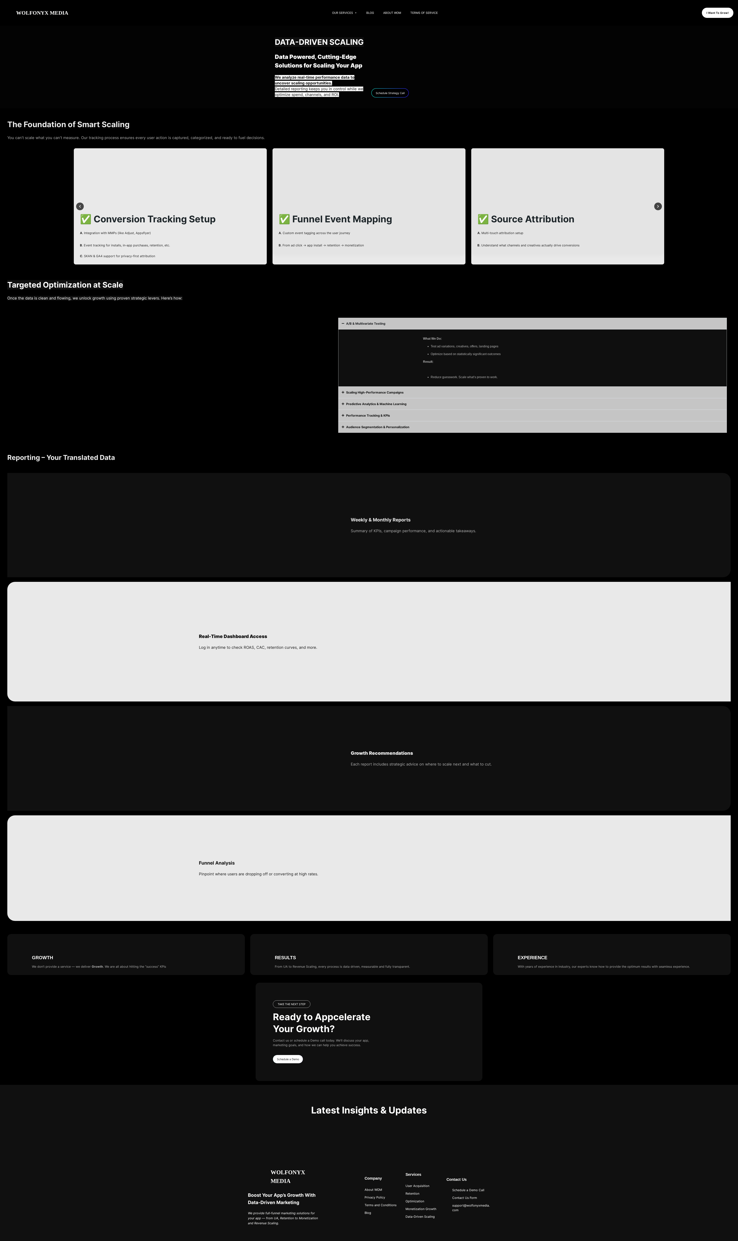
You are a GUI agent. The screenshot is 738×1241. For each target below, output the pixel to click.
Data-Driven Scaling (420, 1216)
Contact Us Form (464, 1198)
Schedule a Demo (288, 1059)
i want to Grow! (717, 12)
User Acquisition (417, 1186)
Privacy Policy (375, 1197)
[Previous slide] (80, 206)
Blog (370, 13)
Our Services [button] (342, 13)
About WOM (392, 13)
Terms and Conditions (380, 1205)
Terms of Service (424, 13)
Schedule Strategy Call (390, 93)
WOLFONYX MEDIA (42, 13)
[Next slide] (658, 206)
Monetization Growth (421, 1209)
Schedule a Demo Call (468, 1190)
